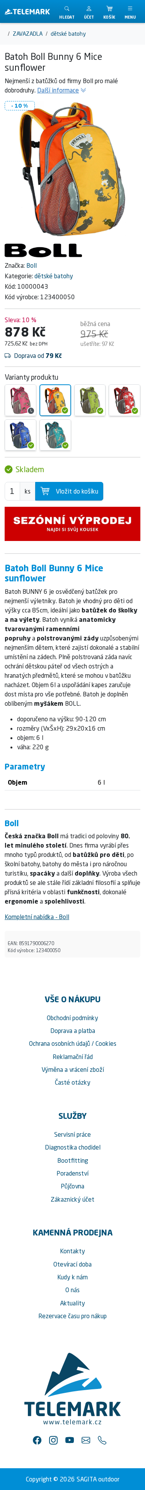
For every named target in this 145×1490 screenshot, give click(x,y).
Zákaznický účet (72, 1199)
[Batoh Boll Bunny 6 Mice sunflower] (55, 400)
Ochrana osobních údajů (59, 1043)
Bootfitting (72, 1160)
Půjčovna (72, 1186)
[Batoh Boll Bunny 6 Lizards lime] (90, 400)
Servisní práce (72, 1134)
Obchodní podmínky (72, 1018)
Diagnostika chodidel (73, 1147)
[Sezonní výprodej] (72, 524)
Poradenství (72, 1173)
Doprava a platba (72, 1031)
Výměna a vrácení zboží (72, 1069)
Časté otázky (72, 1082)
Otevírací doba (72, 1264)
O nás (72, 1290)
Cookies (106, 1043)
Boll (31, 265)
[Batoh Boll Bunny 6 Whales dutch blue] (20, 435)
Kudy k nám (72, 1277)
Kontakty (72, 1251)
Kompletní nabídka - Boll (37, 917)
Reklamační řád (73, 1057)
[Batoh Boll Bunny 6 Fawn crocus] (20, 400)
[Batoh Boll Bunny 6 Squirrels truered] (124, 400)
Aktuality (72, 1303)
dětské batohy (53, 276)
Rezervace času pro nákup (72, 1316)
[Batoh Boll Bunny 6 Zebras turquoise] (55, 435)
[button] (89, 11)
